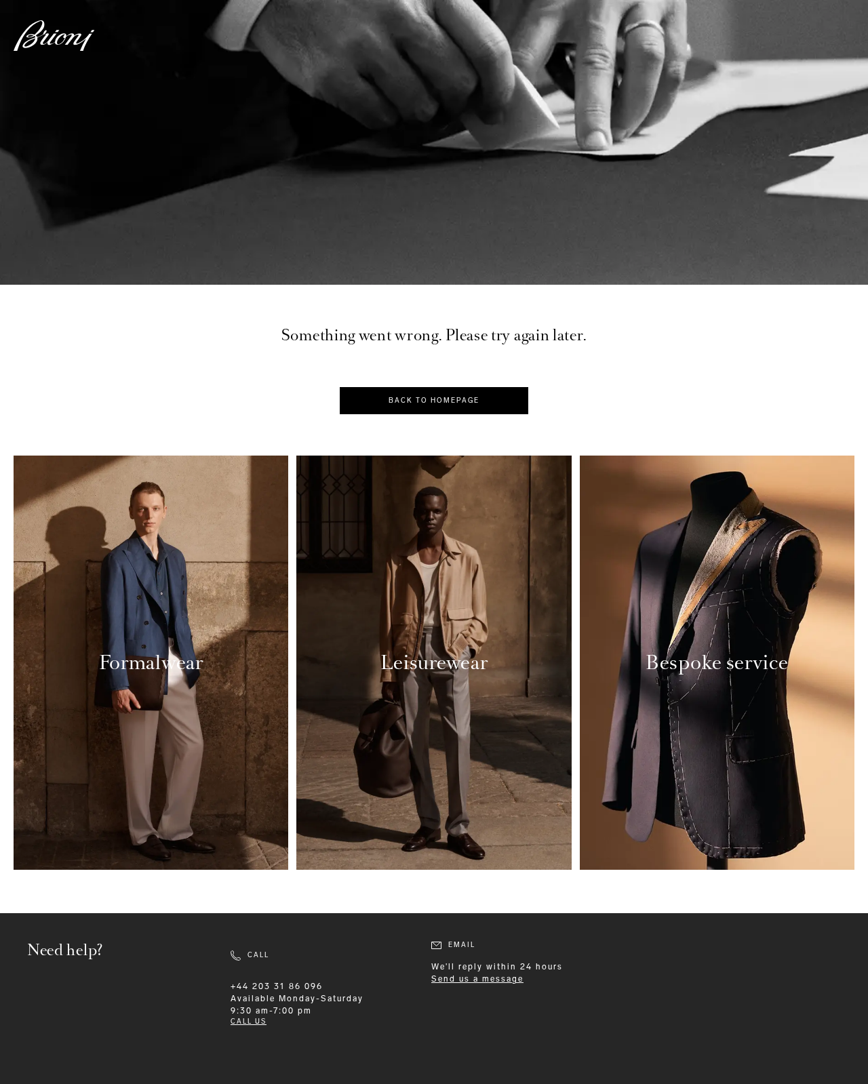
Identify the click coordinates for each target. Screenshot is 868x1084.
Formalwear (151, 662)
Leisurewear (434, 662)
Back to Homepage (434, 401)
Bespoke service (717, 662)
